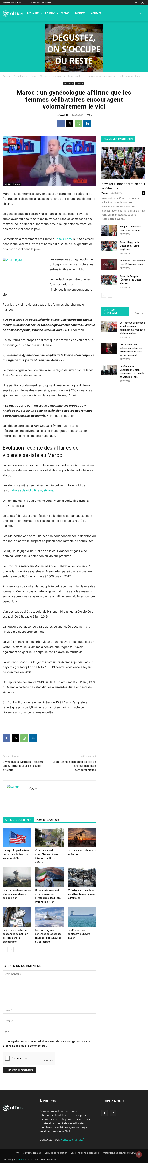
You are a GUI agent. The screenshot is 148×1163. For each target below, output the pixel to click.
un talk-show (63, 239)
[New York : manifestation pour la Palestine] (123, 163)
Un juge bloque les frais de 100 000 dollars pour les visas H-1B (16, 854)
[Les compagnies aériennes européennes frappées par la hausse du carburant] (49, 917)
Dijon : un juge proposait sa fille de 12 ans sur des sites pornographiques (74, 766)
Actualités (33, 13)
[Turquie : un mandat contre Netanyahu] (109, 230)
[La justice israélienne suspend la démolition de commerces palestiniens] (17, 917)
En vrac (32, 76)
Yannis (104, 192)
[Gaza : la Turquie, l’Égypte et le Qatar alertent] (109, 280)
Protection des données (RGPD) (119, 1152)
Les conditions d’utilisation (85, 1152)
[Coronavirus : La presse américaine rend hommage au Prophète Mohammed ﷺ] (109, 326)
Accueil (6, 76)
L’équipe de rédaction (56, 1152)
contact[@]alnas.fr (73, 1139)
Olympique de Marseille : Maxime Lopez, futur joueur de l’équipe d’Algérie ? (23, 766)
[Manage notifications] (139, 1154)
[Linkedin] (87, 123)
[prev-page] (5, 949)
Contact (96, 13)
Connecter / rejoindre (40, 2)
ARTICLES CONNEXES (18, 819)
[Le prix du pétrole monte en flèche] (82, 837)
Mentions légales (32, 1152)
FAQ (16, 1152)
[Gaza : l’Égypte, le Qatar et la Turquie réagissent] (109, 246)
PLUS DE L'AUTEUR (47, 819)
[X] (142, 2)
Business (80, 13)
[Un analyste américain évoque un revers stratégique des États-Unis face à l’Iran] (49, 877)
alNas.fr (20, 1159)
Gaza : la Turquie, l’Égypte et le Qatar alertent (130, 280)
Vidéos (65, 13)
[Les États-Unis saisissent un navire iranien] (82, 917)
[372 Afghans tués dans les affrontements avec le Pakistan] (82, 877)
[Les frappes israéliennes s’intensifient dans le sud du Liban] (17, 877)
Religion (50, 13)
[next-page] (11, 949)
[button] (140, 13)
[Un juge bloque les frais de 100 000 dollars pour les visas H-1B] (17, 837)
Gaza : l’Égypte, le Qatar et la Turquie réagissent (130, 246)
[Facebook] (136, 2)
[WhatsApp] (78, 123)
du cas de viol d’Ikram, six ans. (33, 490)
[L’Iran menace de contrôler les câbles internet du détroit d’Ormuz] (49, 837)
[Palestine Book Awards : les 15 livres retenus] (109, 264)
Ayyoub (64, 114)
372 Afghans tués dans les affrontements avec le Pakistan (81, 894)
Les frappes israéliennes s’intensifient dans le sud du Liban (17, 894)
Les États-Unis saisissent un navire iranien (79, 934)
